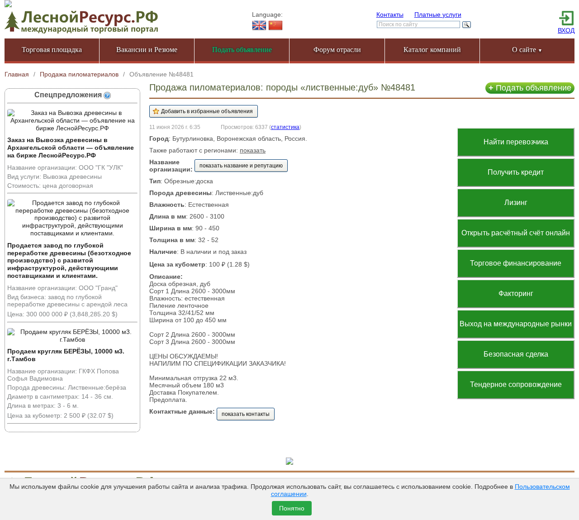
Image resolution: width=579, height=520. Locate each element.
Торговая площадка (52, 49)
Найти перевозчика (516, 142)
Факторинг (515, 293)
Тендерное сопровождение (516, 384)
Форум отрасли (337, 49)
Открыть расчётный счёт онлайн (515, 233)
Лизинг (515, 202)
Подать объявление (530, 87)
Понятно (291, 508)
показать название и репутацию (241, 165)
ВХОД (566, 30)
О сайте (527, 49)
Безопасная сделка (516, 354)
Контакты (389, 14)
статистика (285, 127)
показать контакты (246, 414)
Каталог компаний (432, 49)
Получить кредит (516, 172)
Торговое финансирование (515, 263)
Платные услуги (437, 14)
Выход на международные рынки (516, 324)
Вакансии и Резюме (146, 49)
